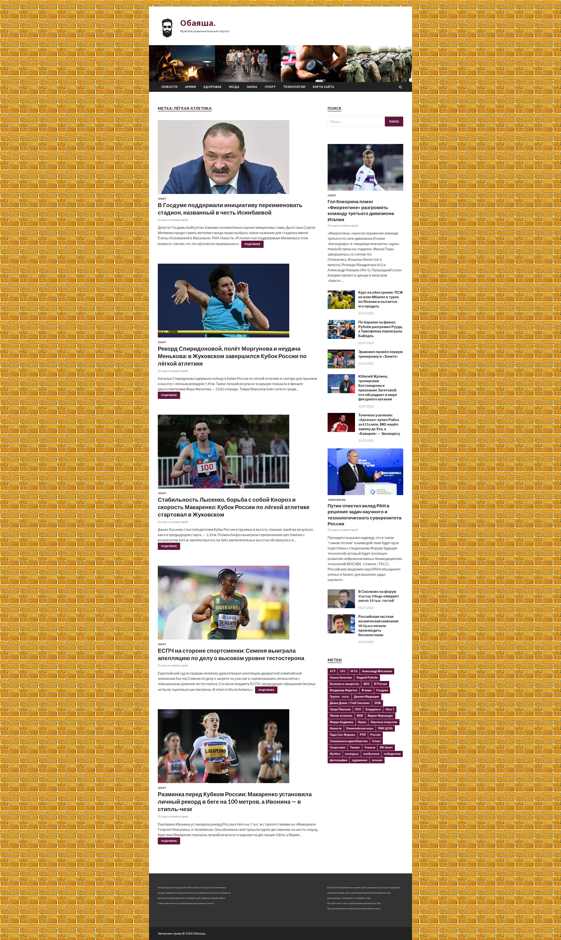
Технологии (294, 87)
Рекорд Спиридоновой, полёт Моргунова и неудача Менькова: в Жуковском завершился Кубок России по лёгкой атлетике (232, 356)
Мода (234, 87)
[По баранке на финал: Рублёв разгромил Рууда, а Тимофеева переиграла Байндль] (341, 337)
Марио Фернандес (380, 715)
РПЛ (363, 734)
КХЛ (358, 709)
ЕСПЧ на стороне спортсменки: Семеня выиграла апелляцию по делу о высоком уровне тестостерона (231, 654)
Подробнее (252, 244)
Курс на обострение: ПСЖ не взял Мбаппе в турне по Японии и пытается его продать (380, 299)
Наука (252, 87)
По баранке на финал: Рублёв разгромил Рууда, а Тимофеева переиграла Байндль (380, 329)
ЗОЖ (377, 703)
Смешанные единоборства (348, 741)
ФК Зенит (386, 747)
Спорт (270, 87)
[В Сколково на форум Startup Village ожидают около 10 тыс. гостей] (341, 607)
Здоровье (212, 87)
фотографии (338, 760)
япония (377, 760)
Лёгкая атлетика (341, 715)
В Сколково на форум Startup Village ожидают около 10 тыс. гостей (378, 596)
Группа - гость (339, 696)
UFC (343, 671)
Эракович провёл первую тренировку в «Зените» (380, 354)
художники (359, 760)
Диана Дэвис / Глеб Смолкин (350, 703)
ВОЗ (366, 684)
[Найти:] (365, 121)
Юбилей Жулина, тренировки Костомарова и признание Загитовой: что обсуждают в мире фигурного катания (377, 387)
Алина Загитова (341, 677)
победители (392, 753)
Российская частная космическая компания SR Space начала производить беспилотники (378, 625)
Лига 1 (389, 709)
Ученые (369, 747)
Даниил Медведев (366, 696)
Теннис (355, 747)
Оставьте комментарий (173, 220)
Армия (190, 87)
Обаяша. (198, 23)
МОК (360, 715)
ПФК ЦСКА (385, 728)
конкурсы (352, 753)
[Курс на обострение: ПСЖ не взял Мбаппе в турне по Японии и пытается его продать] (341, 308)
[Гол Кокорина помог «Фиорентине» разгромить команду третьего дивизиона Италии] (365, 191)
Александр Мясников (377, 671)
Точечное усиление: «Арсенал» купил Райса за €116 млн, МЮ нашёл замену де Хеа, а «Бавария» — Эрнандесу (379, 424)
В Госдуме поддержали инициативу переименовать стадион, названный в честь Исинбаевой (230, 208)
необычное (371, 753)
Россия (375, 734)
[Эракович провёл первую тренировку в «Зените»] (341, 367)
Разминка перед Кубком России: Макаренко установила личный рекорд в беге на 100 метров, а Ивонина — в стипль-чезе (235, 801)
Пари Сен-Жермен (342, 734)
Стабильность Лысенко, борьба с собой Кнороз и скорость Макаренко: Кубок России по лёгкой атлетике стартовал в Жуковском (233, 507)
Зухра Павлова (340, 709)
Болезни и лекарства (344, 684)
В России (380, 684)
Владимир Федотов (343, 690)
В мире (367, 690)
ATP (333, 671)
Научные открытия (384, 722)
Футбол (335, 753)
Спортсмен (337, 747)
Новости (170, 87)
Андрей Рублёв (367, 677)
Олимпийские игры (359, 728)
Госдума (382, 690)
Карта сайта (323, 87)
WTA (353, 671)
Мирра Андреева (341, 722)
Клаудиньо (373, 709)
